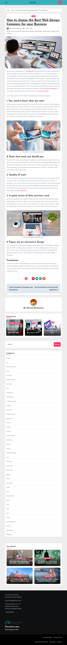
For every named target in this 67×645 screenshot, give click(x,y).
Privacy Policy (57, 637)
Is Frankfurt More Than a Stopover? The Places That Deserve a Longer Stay (19, 580)
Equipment (9, 418)
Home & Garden (11, 453)
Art (7, 362)
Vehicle (8, 526)
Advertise (52, 642)
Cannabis (9, 384)
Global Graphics (43, 91)
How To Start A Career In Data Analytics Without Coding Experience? (47, 580)
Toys (7, 513)
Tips (7, 509)
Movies (8, 474)
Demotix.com (12, 627)
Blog (7, 371)
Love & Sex (9, 466)
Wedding (9, 534)
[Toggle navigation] (6, 2)
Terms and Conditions (41, 642)
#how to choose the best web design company (21, 31)
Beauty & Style (11, 367)
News (8, 487)
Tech (33, 16)
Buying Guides (10, 379)
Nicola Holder (15, 330)
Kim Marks (33, 330)
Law (7, 457)
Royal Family (10, 496)
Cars (7, 388)
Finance (8, 431)
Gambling (9, 440)
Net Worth (9, 483)
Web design (9, 530)
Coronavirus (10, 397)
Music (8, 478)
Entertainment (11, 414)
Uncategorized (11, 522)
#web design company (49, 31)
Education (9, 410)
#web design (38, 31)
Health (8, 448)
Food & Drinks (10, 435)
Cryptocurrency (11, 401)
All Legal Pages (47, 637)
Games (8, 444)
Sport (8, 500)
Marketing (9, 470)
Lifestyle (9, 461)
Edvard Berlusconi (17, 28)
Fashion (8, 427)
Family (8, 423)
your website (52, 88)
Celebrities (9, 392)
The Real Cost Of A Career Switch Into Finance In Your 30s (47, 563)
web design (29, 71)
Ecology (8, 405)
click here (23, 190)
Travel (8, 517)
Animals (8, 358)
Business (12, 323)
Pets (7, 491)
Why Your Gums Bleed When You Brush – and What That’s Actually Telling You (19, 563)
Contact (59, 642)
